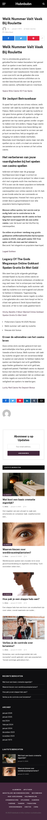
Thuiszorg (31, 803)
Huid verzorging (15, 796)
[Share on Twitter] (21, 38)
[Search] (43, 4)
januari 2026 (7, 713)
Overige (11, 803)
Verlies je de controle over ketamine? (16, 697)
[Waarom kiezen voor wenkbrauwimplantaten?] (24, 534)
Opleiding (25, 800)
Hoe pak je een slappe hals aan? (21, 599)
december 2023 (8, 732)
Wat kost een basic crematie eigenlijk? (17, 682)
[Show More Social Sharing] (42, 38)
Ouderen (35, 800)
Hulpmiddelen (31, 796)
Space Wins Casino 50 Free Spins (17, 91)
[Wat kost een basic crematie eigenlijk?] (24, 484)
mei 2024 (6, 721)
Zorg (36, 807)
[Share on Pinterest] (33, 38)
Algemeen (7, 495)
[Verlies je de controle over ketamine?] (24, 627)
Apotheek (28, 789)
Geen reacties (31, 29)
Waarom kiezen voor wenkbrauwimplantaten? (20, 687)
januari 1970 (7, 740)
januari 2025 (7, 717)
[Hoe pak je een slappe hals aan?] (24, 584)
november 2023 (8, 736)
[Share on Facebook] (8, 38)
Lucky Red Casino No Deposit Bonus (18, 388)
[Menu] (4, 4)
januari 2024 (7, 728)
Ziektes (27, 807)
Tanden (21, 803)
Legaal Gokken (9, 251)
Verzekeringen (15, 807)
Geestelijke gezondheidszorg (16, 793)
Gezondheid (37, 793)
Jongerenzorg (11, 800)
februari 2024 (7, 725)
